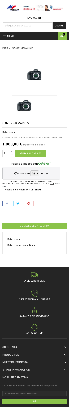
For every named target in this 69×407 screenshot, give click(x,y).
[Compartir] (7, 203)
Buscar (59, 26)
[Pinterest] (29, 203)
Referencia (13, 239)
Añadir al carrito (30, 153)
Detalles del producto (34, 225)
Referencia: (9, 132)
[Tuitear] (18, 203)
